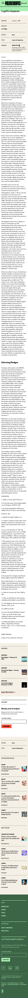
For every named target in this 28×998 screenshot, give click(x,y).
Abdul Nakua (4, 817)
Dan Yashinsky (4, 887)
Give (6, 7)
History (3, 910)
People (3, 913)
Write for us (5, 931)
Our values (3, 983)
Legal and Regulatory (17, 40)
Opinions (3, 810)
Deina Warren (4, 788)
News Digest (4, 655)
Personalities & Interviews (7, 834)
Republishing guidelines (13, 984)
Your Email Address (6, 718)
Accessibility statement (13, 983)
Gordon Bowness (5, 774)
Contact (3, 916)
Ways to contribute (7, 928)
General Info (5, 907)
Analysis (3, 765)
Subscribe (14, 7)
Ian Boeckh (3, 873)
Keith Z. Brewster (5, 858)
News (13, 35)
